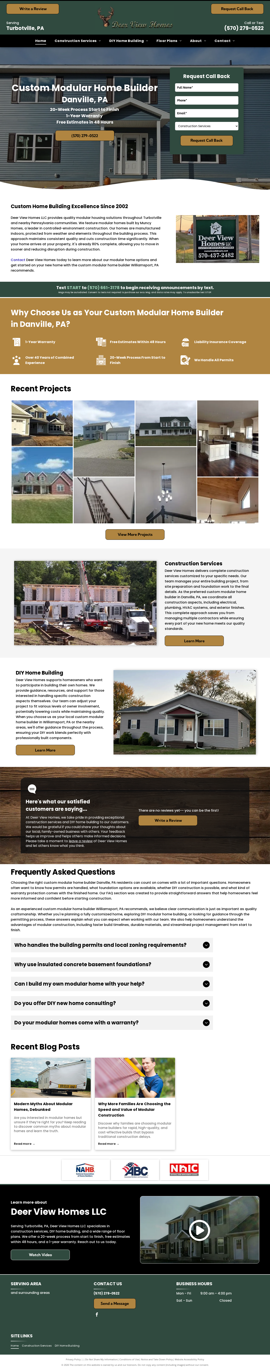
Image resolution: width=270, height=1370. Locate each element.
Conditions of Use (129, 1359)
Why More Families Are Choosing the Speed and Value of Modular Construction (134, 1109)
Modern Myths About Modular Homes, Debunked (43, 1106)
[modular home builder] (135, 1078)
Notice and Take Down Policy (157, 1359)
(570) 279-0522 (244, 28)
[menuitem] (40, 40)
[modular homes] (51, 1078)
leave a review (81, 841)
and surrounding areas (30, 1292)
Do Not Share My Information (101, 1359)
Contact (18, 259)
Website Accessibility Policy (189, 1359)
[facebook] (97, 1315)
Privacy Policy (73, 1359)
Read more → (24, 1144)
